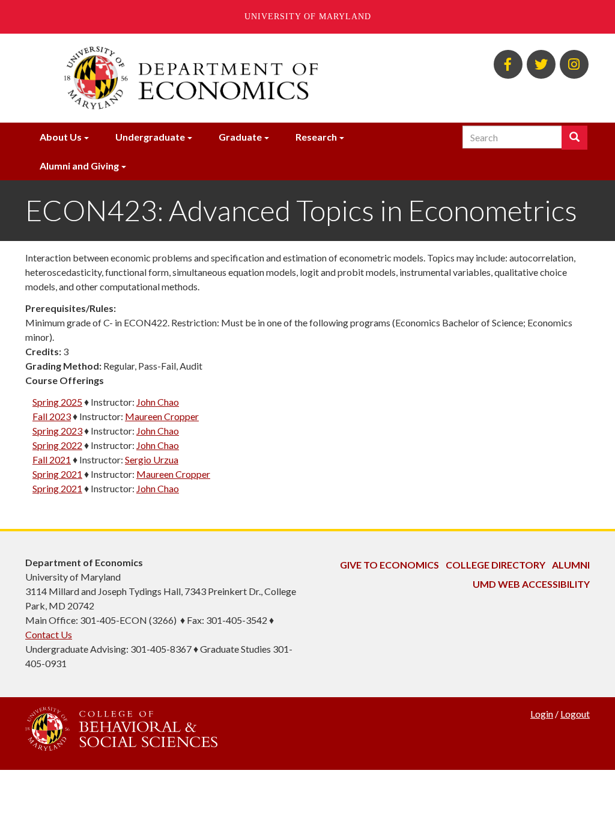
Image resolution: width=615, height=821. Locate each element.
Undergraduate (150, 136)
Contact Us (48, 634)
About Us (61, 136)
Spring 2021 (57, 474)
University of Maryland (307, 16)
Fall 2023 (51, 416)
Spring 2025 (57, 401)
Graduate (240, 136)
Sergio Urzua (151, 459)
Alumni (571, 564)
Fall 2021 (51, 459)
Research (316, 136)
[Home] (210, 78)
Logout (575, 713)
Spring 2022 (57, 445)
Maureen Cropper (162, 416)
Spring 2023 (57, 430)
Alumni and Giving (79, 165)
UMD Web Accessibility (531, 584)
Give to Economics (389, 564)
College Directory (495, 564)
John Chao (157, 401)
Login (541, 713)
